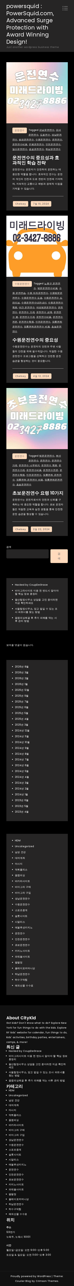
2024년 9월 (22, 748)
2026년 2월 (22, 678)
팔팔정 (19, 962)
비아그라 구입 (23, 892)
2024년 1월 (21, 794)
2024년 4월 (22, 777)
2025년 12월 (22, 690)
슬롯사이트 (21, 916)
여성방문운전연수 (46, 307)
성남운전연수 (22, 898)
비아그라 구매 (23, 887)
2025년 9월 (22, 695)
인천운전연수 (53, 144)
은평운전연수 (36, 144)
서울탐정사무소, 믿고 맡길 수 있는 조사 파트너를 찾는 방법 (36, 610)
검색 (8, 547)
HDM (18, 840)
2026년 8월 (22, 666)
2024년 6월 (22, 765)
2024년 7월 (22, 759)
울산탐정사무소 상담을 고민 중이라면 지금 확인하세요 (36, 601)
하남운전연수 (53, 149)
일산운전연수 (20, 149)
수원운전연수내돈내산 (34, 302)
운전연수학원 (26, 322)
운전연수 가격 (27, 312)
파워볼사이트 (22, 956)
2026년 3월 (22, 672)
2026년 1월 (21, 684)
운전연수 (20, 130)
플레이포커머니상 (25, 968)
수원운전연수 (43, 139)
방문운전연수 (46, 455)
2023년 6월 (22, 800)
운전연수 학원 (49, 465)
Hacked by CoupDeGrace (31, 584)
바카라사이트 (22, 881)
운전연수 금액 (44, 312)
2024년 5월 (22, 771)
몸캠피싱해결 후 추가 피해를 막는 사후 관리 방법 (36, 619)
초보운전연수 (36, 149)
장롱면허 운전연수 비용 (29, 479)
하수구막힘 (21, 979)
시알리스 (20, 922)
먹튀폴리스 (21, 869)
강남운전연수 (46, 130)
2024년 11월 (22, 736)
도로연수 (45, 135)
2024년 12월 (22, 730)
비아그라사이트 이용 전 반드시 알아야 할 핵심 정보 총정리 (37, 592)
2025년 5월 (22, 713)
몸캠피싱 (20, 875)
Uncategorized (24, 846)
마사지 (19, 863)
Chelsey (20, 204)
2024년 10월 (22, 742)
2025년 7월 (22, 701)
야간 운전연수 (27, 307)
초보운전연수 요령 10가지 (38, 493)
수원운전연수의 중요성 (35, 340)
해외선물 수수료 (24, 985)
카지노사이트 (22, 951)
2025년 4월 (22, 719)
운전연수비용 (20, 144)
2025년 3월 (22, 724)
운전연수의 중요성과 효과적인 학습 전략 (35, 160)
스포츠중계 (21, 910)
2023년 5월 (22, 806)
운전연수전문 (50, 470)
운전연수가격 (27, 317)
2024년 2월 (22, 788)
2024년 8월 (22, 754)
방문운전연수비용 (48, 288)
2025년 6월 (22, 707)
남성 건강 (20, 852)
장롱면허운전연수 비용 (37, 326)
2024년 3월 (22, 782)
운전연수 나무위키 (29, 465)
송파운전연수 (26, 139)
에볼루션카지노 (24, 927)
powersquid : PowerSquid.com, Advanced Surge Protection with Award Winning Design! (30, 24)
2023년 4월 (22, 811)
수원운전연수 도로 (31, 298)
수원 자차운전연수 (37, 293)
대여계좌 (20, 858)
